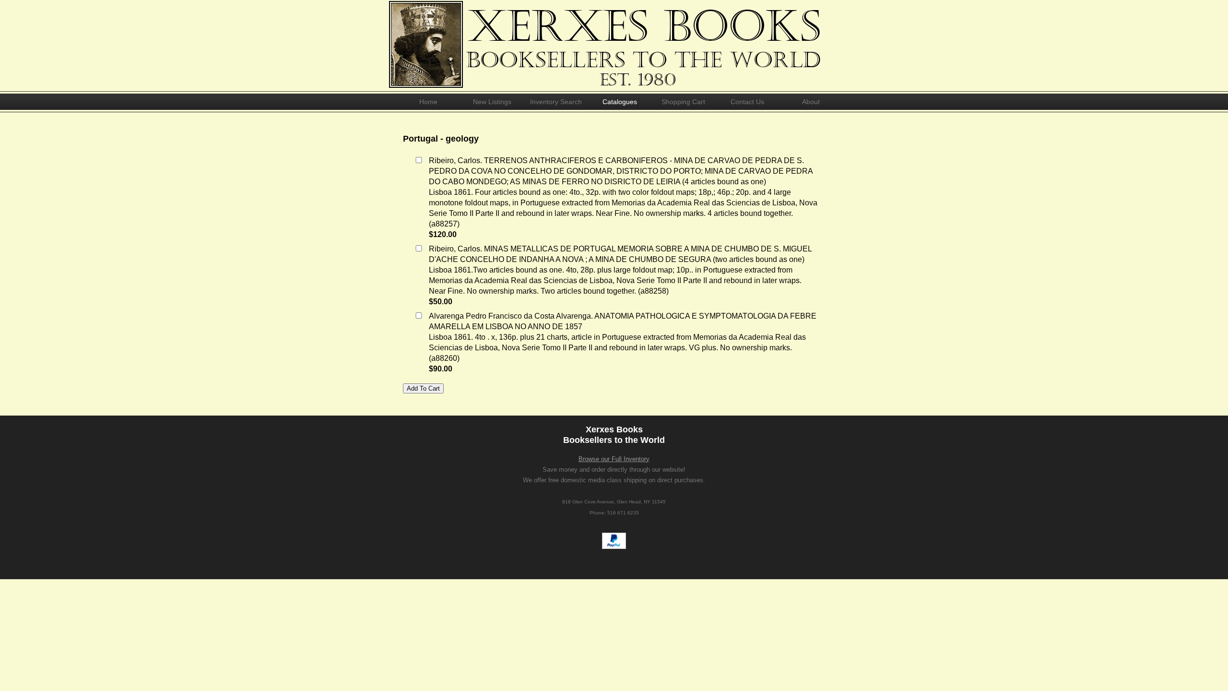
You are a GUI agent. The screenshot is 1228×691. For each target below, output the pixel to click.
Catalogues (619, 102)
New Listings (492, 102)
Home (428, 102)
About (811, 102)
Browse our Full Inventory (614, 459)
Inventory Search (556, 102)
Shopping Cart (683, 102)
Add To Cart (423, 388)
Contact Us (747, 102)
